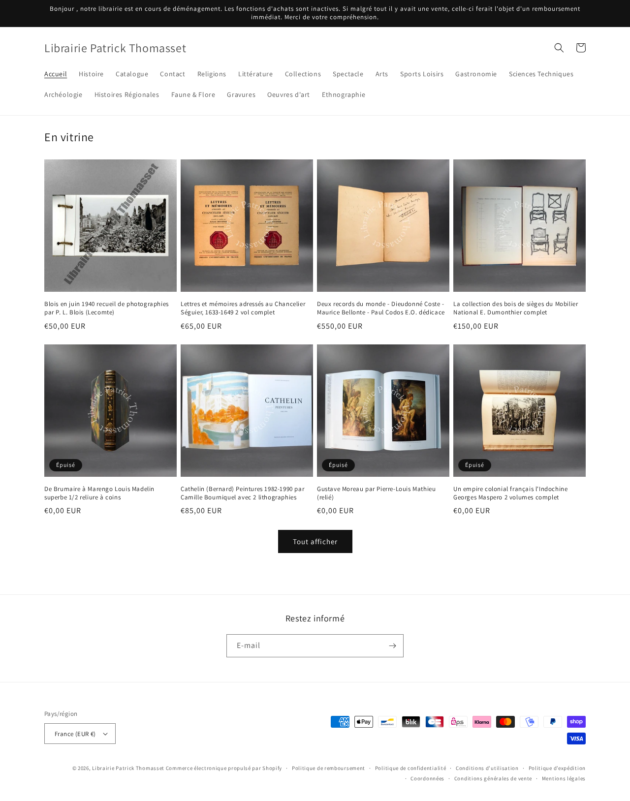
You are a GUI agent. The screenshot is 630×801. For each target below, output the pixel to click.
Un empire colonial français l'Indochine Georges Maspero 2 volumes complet (510, 493)
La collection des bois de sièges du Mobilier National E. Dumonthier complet (515, 308)
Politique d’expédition (557, 768)
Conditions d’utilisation (487, 768)
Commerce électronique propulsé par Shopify (224, 768)
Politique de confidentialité (410, 768)
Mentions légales (564, 778)
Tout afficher (315, 541)
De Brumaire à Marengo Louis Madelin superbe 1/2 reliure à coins (99, 493)
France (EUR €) (75, 734)
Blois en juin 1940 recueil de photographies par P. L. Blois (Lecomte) (106, 308)
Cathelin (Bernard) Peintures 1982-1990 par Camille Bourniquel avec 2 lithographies (242, 493)
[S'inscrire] (392, 645)
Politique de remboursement (328, 768)
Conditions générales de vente (493, 778)
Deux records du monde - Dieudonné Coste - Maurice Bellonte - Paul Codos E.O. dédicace (381, 308)
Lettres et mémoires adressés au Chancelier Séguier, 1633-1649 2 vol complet (243, 308)
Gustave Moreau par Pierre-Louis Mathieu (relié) (376, 493)
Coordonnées (427, 778)
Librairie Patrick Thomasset (128, 768)
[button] (559, 48)
